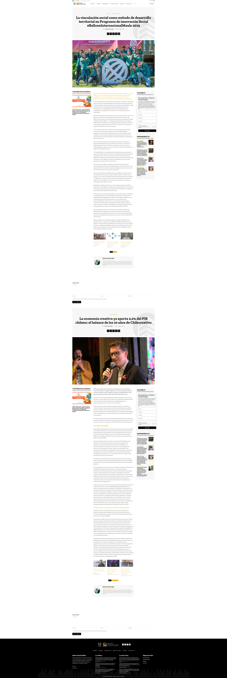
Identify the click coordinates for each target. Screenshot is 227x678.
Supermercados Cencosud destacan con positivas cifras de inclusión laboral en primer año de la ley (92, 276)
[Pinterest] (113, 34)
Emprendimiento (116, 13)
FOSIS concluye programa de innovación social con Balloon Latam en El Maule (99, 242)
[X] (152, 1)
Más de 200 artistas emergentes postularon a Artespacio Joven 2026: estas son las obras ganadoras (105, 664)
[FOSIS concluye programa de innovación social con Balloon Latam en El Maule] (100, 236)
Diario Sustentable (109, 29)
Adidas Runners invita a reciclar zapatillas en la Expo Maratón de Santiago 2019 (134, 276)
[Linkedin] (119, 34)
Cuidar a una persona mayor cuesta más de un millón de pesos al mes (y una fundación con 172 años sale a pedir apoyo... (129, 664)
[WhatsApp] (116, 34)
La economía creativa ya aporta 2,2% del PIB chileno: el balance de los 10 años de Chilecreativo (142, 144)
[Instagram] (151, 1)
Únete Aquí (147, 130)
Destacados (74, 108)
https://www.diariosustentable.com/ (109, 260)
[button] (134, 3)
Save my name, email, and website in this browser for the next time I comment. (90, 299)
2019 (108, 13)
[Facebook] (149, 1)
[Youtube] (154, 1)
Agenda (138, 148)
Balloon (115, 251)
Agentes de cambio (122, 667)
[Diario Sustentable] (97, 262)
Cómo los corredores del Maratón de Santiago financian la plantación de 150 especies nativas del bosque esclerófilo (129, 670)
